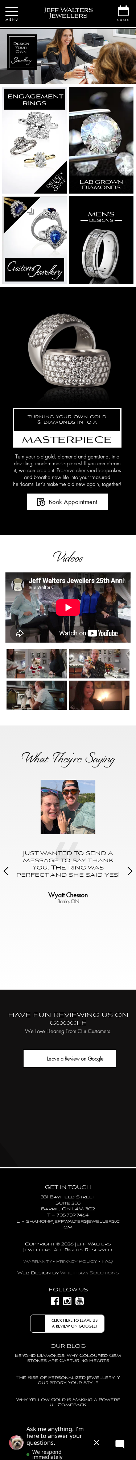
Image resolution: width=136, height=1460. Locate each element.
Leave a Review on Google (75, 1058)
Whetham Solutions (89, 1272)
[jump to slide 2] (64, 76)
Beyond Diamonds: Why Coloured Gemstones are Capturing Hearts (68, 1358)
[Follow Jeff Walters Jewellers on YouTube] (79, 1301)
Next (130, 871)
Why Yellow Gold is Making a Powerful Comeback (68, 1402)
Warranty (37, 1261)
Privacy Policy (76, 1261)
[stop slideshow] (87, 76)
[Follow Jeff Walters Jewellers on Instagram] (67, 1301)
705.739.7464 (73, 1215)
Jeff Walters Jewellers (68, 13)
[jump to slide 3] (71, 76)
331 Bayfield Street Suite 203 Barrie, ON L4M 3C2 (68, 1203)
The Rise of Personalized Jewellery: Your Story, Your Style (68, 1380)
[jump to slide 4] (79, 76)
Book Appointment (73, 502)
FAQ (107, 1261)
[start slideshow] (49, 76)
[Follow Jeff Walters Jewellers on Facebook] (55, 1301)
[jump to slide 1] (57, 76)
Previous (6, 871)
